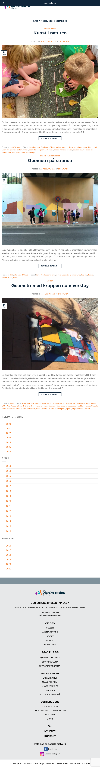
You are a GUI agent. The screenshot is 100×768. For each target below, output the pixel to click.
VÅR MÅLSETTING (50, 632)
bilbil (53, 275)
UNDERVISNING (50, 673)
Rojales (51, 409)
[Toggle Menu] (3, 3)
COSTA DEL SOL (50, 702)
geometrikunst (75, 275)
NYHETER (50, 731)
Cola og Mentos (46, 403)
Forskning (38, 406)
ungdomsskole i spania (81, 409)
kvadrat (69, 150)
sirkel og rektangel (28, 153)
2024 (8, 442)
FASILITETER (50, 644)
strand (4, 278)
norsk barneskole (8, 409)
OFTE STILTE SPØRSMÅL (50, 666)
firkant (90, 147)
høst (46, 150)
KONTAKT (50, 736)
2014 (8, 471)
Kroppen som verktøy (75, 406)
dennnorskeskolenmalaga (72, 147)
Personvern (50, 764)
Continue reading (50, 138)
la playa (84, 275)
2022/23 (47, 28)
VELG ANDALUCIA (50, 706)
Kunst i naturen (50, 32)
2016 (8, 481)
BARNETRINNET (50, 678)
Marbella (94, 406)
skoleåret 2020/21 (52, 156)
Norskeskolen (50, 3)
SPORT (50, 719)
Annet (53, 28)
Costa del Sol (70, 403)
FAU (50, 726)
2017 (8, 486)
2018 (8, 491)
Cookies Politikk (62, 764)
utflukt (15, 278)
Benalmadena (34, 147)
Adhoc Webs (85, 764)
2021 (41, 156)
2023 (8, 438)
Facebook (52, 749)
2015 (8, 476)
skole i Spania (60, 409)
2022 (8, 433)
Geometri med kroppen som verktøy (50, 285)
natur (81, 150)
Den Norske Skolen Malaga (51, 147)
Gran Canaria (61, 406)
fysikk (45, 406)
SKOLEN (50, 628)
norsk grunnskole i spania (25, 409)
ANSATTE (50, 640)
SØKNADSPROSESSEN (50, 658)
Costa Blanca (58, 403)
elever (58, 275)
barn (37, 275)
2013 (8, 466)
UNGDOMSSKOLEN (50, 686)
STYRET (50, 636)
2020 (8, 424)
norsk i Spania (41, 409)
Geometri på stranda (50, 160)
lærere (90, 275)
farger (85, 147)
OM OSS (50, 623)
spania (68, 409)
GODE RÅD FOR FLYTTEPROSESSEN (50, 711)
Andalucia (26, 403)
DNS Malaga (64, 41)
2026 (8, 451)
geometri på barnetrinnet (19, 150)
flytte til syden (28, 406)
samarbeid (16, 153)
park (9, 153)
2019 (8, 496)
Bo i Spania (35, 403)
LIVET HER (50, 715)
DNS (3, 406)
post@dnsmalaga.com (52, 615)
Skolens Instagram (52, 754)
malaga (76, 150)
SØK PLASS (50, 652)
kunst (51, 150)
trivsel (10, 278)
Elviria (19, 406)
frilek (95, 147)
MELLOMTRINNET (50, 682)
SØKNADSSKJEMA (50, 662)
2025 (8, 447)
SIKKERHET (50, 690)
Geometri (5, 150)
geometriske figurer (36, 150)
